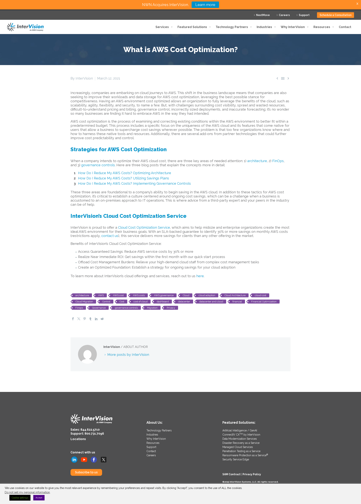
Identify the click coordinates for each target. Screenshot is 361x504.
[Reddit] (102, 318)
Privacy (171, 307)
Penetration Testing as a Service (241, 451)
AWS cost (118, 295)
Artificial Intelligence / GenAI (239, 430)
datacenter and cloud (211, 301)
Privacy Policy (252, 474)
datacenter (184, 301)
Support (304, 15)
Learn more (205, 4)
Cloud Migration (84, 301)
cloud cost (260, 295)
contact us (109, 236)
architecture (257, 161)
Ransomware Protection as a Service (245, 455)
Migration (152, 307)
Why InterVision (156, 438)
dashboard (163, 301)
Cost (122, 301)
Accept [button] (39, 497)
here (200, 276)
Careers (284, 15)
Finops (79, 307)
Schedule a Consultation (335, 15)
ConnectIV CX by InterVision (241, 434)
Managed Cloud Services (237, 447)
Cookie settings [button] (20, 497)
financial (237, 301)
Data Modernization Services (239, 438)
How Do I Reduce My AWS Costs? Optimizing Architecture (124, 173)
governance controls (98, 165)
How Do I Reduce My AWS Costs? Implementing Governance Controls (134, 183)
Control (106, 301)
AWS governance (164, 295)
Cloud (186, 295)
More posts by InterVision (128, 355)
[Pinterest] (84, 318)
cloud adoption (207, 295)
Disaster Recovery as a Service (240, 442)
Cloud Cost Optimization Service (144, 227)
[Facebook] (72, 318)
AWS (101, 295)
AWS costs (139, 295)
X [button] (357, 3)
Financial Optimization (264, 301)
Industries (152, 434)
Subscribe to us (86, 472)
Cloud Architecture (235, 295)
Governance (99, 307)
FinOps (278, 161)
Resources (152, 442)
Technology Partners (159, 430)
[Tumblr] (90, 318)
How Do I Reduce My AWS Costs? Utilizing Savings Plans (123, 178)
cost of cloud (140, 301)
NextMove (263, 15)
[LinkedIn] (96, 318)
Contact (151, 451)
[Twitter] (78, 318)
